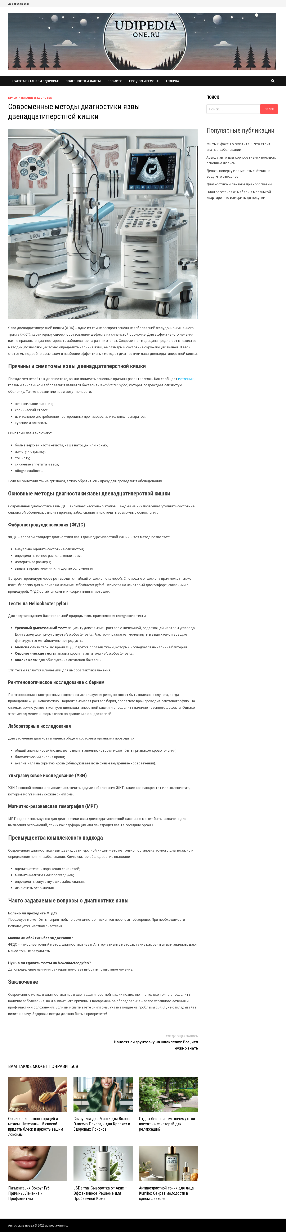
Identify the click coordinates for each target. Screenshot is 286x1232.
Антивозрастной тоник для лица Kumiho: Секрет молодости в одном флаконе (166, 1193)
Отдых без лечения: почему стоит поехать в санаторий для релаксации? (168, 1124)
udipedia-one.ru (56, 1225)
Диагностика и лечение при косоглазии (239, 184)
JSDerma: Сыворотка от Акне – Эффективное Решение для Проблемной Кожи (100, 1193)
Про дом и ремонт (144, 81)
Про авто (114, 81)
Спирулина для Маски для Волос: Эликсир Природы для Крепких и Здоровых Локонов (101, 1124)
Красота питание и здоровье (35, 81)
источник (186, 378)
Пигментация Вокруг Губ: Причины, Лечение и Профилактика (29, 1193)
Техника (172, 81)
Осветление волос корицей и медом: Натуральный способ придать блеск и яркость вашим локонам (35, 1126)
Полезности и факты (83, 81)
